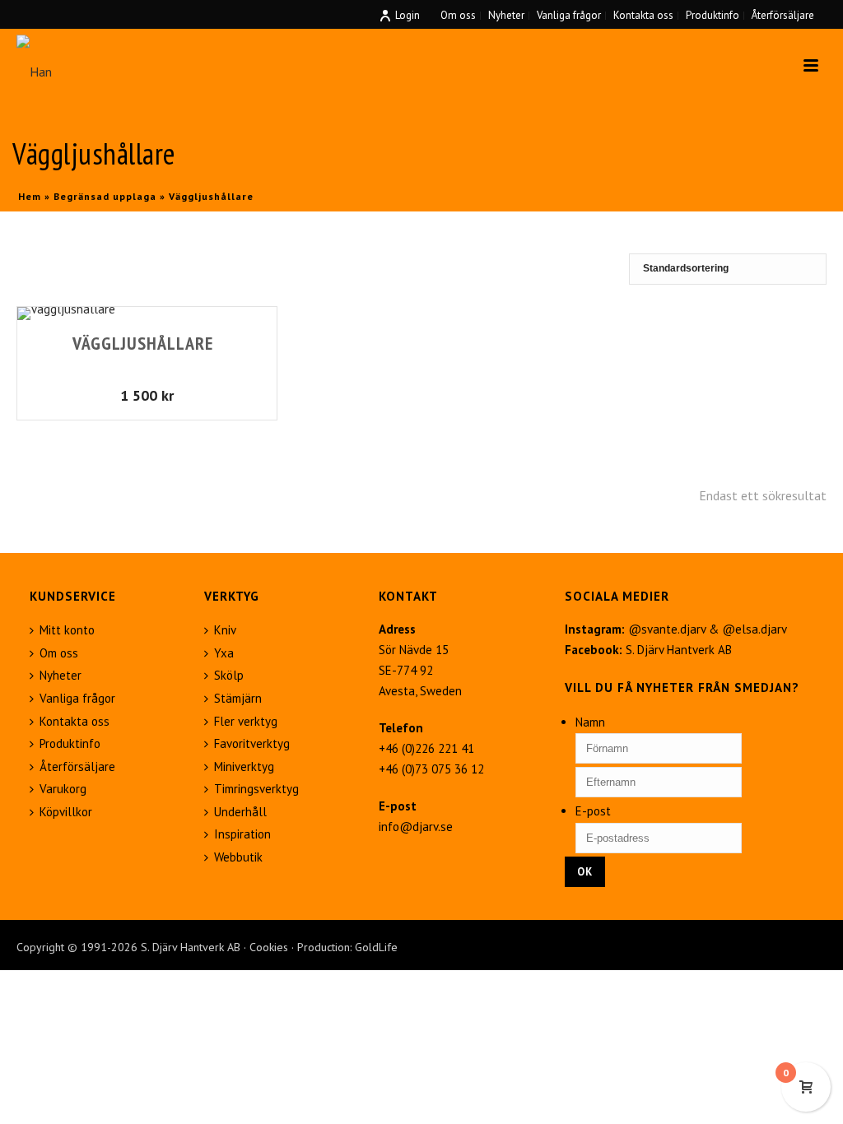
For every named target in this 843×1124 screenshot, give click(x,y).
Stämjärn (238, 698)
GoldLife (376, 947)
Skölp (229, 675)
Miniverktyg (244, 766)
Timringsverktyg (256, 789)
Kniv (225, 630)
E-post (593, 811)
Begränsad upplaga (105, 196)
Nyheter (61, 675)
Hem (29, 196)
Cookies (268, 947)
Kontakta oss (74, 721)
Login (407, 15)
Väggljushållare (142, 343)
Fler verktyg (245, 721)
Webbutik (238, 857)
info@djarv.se (416, 826)
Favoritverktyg (252, 743)
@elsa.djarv (754, 629)
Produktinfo (70, 743)
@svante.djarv (667, 629)
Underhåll (240, 812)
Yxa (224, 653)
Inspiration (242, 834)
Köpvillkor (66, 812)
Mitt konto (67, 630)
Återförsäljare (77, 766)
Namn (590, 722)
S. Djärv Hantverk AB (679, 649)
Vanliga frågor (77, 698)
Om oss (59, 653)
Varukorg (63, 789)
